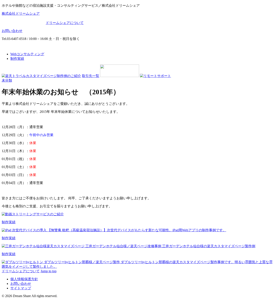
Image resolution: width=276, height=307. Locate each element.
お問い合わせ (12, 31)
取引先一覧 (90, 76)
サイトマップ (20, 288)
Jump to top (48, 271)
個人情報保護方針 (24, 279)
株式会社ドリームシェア (21, 13)
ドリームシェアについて (65, 23)
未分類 (7, 80)
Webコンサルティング (27, 54)
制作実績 (17, 58)
